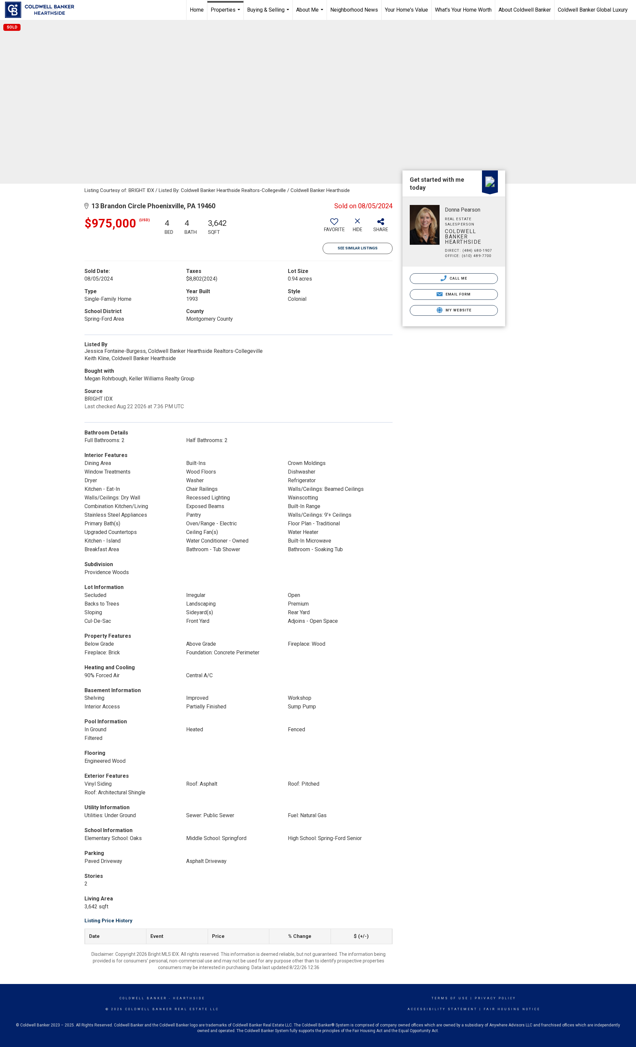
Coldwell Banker (143, 998)
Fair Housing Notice (512, 1009)
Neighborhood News (354, 10)
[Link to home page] (43, 10)
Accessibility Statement (442, 1009)
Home (197, 10)
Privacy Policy (495, 998)
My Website (457, 310)
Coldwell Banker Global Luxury (593, 10)
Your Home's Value (406, 10)
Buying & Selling (269, 13)
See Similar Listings (358, 248)
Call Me (457, 278)
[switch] (334, 227)
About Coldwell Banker (525, 10)
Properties (226, 13)
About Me (310, 13)
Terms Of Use (450, 998)
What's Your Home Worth (463, 10)
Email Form (457, 294)
